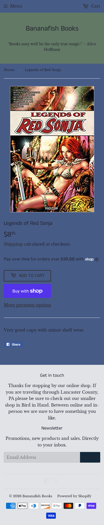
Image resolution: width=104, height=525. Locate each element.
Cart (95, 6)
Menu (16, 6)
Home (9, 70)
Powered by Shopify (74, 496)
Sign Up (90, 457)
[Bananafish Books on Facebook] (46, 481)
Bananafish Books (52, 29)
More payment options (27, 304)
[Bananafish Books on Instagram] (55, 481)
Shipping (13, 244)
